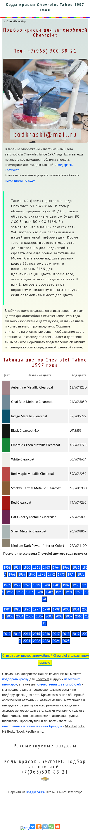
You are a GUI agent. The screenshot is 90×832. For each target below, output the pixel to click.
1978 (26, 585)
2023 (46, 641)
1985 (9, 592)
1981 (56, 585)
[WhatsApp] (51, 826)
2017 (56, 634)
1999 (56, 609)
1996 (26, 609)
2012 (6, 634)
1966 (75, 567)
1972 (51, 574)
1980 (46, 585)
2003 (9, 616)
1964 (56, 567)
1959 (16, 567)
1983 (75, 585)
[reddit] (57, 826)
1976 (6, 585)
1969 (21, 574)
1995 (16, 609)
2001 (75, 609)
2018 (65, 634)
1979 (36, 585)
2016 (46, 634)
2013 (16, 634)
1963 (46, 567)
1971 (41, 574)
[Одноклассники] (39, 826)
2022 (36, 641)
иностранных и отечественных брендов (32, 726)
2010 (78, 616)
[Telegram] (45, 826)
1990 (58, 592)
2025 (65, 641)
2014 (26, 634)
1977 (16, 585)
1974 (71, 574)
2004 (19, 616)
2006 (39, 616)
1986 (19, 592)
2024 (56, 641)
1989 (49, 592)
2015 (36, 634)
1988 (39, 592)
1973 (61, 574)
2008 (58, 616)
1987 (29, 592)
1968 (12, 574)
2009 (68, 616)
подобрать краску (15, 679)
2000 (65, 609)
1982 (65, 585)
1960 (26, 567)
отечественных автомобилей (59, 684)
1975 (80, 574)
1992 (78, 592)
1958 (6, 567)
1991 (68, 592)
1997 (36, 609)
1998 (46, 609)
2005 (29, 616)
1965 (65, 567)
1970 (31, 574)
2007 (49, 616)
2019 (75, 634)
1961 (36, 567)
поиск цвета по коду (20, 180)
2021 (26, 641)
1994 (6, 609)
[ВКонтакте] (32, 826)
